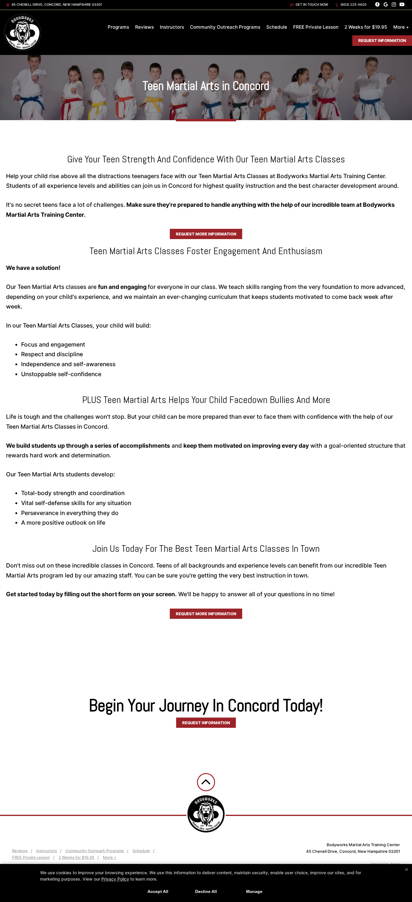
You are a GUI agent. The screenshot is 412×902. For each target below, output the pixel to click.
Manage (254, 891)
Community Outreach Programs (225, 27)
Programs (118, 27)
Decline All (206, 891)
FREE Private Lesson (315, 27)
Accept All (157, 891)
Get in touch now (311, 4)
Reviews (144, 27)
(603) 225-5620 (353, 4)
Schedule (276, 27)
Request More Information (206, 234)
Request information (206, 722)
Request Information (382, 40)
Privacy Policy (115, 878)
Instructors (172, 27)
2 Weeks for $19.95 (365, 27)
